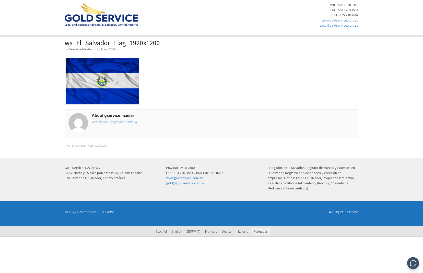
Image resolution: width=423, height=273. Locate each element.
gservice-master (80, 49)
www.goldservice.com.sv (340, 20)
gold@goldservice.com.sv (339, 25)
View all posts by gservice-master (115, 122)
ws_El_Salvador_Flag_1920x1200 (86, 145)
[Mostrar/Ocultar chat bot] (413, 263)
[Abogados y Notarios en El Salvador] (101, 24)
